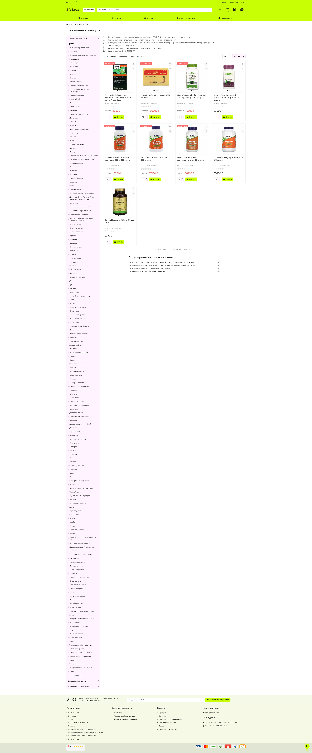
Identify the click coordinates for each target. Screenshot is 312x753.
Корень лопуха (75, 247)
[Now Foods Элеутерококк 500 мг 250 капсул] (229, 139)
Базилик (73, 499)
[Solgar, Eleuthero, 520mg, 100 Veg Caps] (120, 202)
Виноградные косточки (79, 129)
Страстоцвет (74, 432)
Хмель (72, 300)
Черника (73, 110)
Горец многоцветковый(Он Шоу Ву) (82, 538)
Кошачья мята (75, 581)
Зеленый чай (74, 99)
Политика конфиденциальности (82, 736)
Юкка (71, 671)
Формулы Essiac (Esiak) (79, 481)
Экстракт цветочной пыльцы (81, 668)
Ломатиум (73, 349)
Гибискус (73, 394)
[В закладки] (133, 64)
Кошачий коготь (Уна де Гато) (81, 159)
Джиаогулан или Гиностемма (81, 547)
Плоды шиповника (77, 277)
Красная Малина (76, 401)
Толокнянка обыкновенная (80, 645)
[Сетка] (234, 56)
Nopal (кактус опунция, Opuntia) (82, 488)
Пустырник (74, 311)
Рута (71, 630)
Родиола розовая (76, 163)
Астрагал (73, 70)
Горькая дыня (75, 511)
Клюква (72, 78)
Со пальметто (75, 269)
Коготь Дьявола (75, 189)
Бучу (71, 458)
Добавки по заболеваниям (170, 719)
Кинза (72, 360)
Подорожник (74, 292)
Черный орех (74, 186)
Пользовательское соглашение (82, 729)
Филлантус (73, 515)
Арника (72, 122)
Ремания (73, 454)
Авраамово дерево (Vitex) (80, 424)
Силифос (73, 447)
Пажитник (73, 251)
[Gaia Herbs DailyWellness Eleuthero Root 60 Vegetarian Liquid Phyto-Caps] (120, 77)
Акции (150, 18)
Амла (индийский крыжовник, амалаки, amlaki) (82, 219)
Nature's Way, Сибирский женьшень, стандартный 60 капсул (226, 97)
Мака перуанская (76, 95)
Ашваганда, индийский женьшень (83, 156)
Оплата (78, 2)
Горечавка (73, 390)
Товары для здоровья (77, 38)
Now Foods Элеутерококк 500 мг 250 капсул (228, 158)
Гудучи (72, 518)
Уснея (71, 641)
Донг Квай (73, 428)
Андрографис (75, 345)
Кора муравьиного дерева (80, 416)
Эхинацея (73, 67)
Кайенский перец (76, 144)
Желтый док (74, 558)
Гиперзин (73, 337)
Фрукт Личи (74, 322)
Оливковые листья (77, 103)
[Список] (239, 56)
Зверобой (73, 133)
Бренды (84, 18)
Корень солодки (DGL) (78, 85)
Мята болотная (75, 607)
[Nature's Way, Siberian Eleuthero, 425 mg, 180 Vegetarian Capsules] (192, 77)
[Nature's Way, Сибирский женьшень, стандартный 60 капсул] (229, 77)
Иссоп (72, 484)
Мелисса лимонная (77, 585)
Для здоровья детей (77, 681)
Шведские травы (76, 649)
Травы (73, 24)
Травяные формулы (77, 315)
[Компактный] (243, 56)
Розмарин (73, 379)
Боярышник (74, 107)
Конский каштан (76, 228)
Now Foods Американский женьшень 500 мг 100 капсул (118, 158)
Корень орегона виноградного (82, 611)
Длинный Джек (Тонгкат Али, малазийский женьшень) (81, 198)
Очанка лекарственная (79, 214)
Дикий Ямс (74, 435)
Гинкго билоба (75, 82)
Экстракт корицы (76, 371)
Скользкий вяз (75, 637)
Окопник (73, 473)
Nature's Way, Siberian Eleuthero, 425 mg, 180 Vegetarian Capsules (191, 96)
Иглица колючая (76, 566)
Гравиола (73, 243)
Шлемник (73, 409)
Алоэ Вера (73, 63)
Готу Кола (73, 469)
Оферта (71, 726)
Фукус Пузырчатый (77, 465)
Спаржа (72, 462)
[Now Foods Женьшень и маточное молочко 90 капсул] (192, 139)
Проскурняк (74, 622)
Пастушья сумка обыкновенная (82, 619)
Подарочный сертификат (125, 716)
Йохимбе (73, 303)
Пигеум (72, 477)
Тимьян (72, 254)
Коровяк (73, 356)
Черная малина (76, 364)
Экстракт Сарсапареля (78, 503)
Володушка (74, 443)
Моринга (73, 174)
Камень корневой (76, 570)
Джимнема (74, 281)
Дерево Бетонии (76, 413)
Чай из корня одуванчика (80, 656)
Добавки (162, 716)
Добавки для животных (78, 687)
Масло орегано (75, 675)
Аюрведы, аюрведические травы (83, 55)
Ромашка (73, 171)
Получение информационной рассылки (85, 732)
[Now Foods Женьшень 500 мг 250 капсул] (156, 139)
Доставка (69, 2)
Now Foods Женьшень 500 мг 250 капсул (154, 158)
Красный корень (76, 588)
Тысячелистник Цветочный (80, 652)
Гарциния (73, 262)
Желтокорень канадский (79, 207)
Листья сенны (75, 600)
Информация (73, 708)
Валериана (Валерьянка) (79, 48)
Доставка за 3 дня (187, 18)
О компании (226, 18)
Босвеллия (73, 273)
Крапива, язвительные (78, 114)
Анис (71, 507)
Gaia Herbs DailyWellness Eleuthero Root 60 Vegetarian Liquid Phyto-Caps (118, 97)
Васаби (72, 368)
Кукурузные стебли (77, 596)
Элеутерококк (75, 224)
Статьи (118, 18)
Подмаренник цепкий (78, 626)
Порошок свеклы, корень (79, 405)
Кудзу (71, 592)
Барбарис (73, 522)
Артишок (73, 148)
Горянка (72, 236)
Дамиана (73, 420)
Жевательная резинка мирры (81, 555)
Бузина (72, 74)
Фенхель (73, 137)
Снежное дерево (76, 530)
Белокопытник (75, 375)
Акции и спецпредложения (125, 719)
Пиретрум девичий (77, 439)
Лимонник (73, 118)
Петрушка (73, 203)
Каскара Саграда (76, 383)
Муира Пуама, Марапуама (80, 496)
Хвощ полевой (75, 258)
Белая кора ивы (76, 232)
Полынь (72, 125)
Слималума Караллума (79, 386)
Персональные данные (78, 723)
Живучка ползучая (77, 562)
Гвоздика (73, 182)
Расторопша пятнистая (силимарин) (79, 90)
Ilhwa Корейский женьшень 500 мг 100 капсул (155, 96)
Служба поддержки (122, 708)
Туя (70, 285)
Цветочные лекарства (78, 334)
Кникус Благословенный (79, 577)
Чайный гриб (75, 492)
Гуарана (72, 288)
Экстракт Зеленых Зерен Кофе (81, 193)
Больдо (72, 526)
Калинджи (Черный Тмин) (80, 211)
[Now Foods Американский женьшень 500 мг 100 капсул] (120, 139)
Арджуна (73, 239)
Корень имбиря (76, 341)
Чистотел (73, 450)
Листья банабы (75, 330)
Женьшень (83, 24)
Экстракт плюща (76, 664)
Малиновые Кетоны (77, 318)
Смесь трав (74, 398)
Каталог (90, 10)
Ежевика (73, 551)
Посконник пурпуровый (79, 543)
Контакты (87, 2)
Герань (72, 533)
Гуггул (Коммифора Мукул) (80, 296)
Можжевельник (76, 604)
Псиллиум (73, 167)
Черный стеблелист (77, 307)
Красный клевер (76, 178)
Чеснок (72, 266)
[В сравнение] (133, 68)
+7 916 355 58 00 (128, 51)
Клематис (73, 573)
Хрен (71, 615)
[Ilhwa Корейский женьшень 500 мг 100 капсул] (156, 77)
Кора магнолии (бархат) (79, 326)
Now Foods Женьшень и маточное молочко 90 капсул (190, 158)
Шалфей (73, 660)
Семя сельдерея (76, 634)
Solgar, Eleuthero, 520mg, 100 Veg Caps (119, 221)
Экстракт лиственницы (78, 352)
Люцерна (73, 152)
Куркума (73, 51)
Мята (71, 140)
